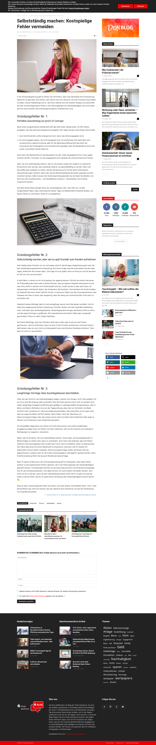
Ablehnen (140, 6)
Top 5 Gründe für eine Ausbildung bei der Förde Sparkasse (124, 334)
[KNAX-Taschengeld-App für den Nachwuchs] (22, 654)
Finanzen (118, 643)
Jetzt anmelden (119, 241)
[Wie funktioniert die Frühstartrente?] (120, 58)
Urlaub (121, 671)
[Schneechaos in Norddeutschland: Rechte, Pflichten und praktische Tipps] (22, 631)
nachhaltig (106, 659)
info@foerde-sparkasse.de (76, 734)
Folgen (115, 204)
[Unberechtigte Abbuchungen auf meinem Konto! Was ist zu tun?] (65, 642)
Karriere (41, 503)
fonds (127, 643)
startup (59, 503)
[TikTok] (116, 707)
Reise (105, 663)
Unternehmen (110, 671)
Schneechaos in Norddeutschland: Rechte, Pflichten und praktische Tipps (42, 630)
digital (132, 636)
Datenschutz (110, 743)
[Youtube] (122, 707)
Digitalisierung (109, 639)
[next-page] (22, 543)
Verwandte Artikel (25, 510)
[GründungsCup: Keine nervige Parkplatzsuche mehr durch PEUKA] (29, 523)
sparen (117, 667)
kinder (134, 655)
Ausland (130, 632)
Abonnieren (134, 204)
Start (18, 16)
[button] (113, 357)
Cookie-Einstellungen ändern (78, 8)
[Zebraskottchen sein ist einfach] (107, 324)
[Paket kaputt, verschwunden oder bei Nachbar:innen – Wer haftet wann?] (22, 642)
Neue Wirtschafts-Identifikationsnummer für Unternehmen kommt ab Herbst (55, 536)
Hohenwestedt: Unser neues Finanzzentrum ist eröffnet (117, 154)
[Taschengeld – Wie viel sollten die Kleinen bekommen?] (120, 272)
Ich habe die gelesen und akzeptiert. (42, 596)
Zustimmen (125, 6)
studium (133, 667)
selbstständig (50, 503)
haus (118, 651)
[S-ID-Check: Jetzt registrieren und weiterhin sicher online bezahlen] (65, 631)
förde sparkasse (109, 647)
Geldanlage (109, 651)
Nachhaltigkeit (121, 659)
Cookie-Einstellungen (132, 743)
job (126, 655)
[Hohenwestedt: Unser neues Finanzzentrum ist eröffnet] (120, 141)
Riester (118, 663)
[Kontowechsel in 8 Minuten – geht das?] (107, 313)
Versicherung (110, 674)
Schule (125, 663)
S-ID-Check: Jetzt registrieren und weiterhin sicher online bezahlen (84, 630)
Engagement (128, 639)
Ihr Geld (24, 16)
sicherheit (107, 667)
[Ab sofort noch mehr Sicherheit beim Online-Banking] (65, 665)
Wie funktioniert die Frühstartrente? (112, 71)
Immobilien (108, 655)
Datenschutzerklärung (37, 596)
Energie (118, 640)
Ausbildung (120, 632)
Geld (120, 647)
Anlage (107, 631)
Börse (114, 635)
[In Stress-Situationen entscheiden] (22, 665)
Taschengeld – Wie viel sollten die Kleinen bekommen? (120, 290)
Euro (105, 643)
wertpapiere (123, 678)
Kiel (129, 655)
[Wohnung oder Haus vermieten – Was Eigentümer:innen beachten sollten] (120, 98)
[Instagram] (110, 706)
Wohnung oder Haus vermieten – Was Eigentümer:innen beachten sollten (119, 113)
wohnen (105, 682)
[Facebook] (104, 707)
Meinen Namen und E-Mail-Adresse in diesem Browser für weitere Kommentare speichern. (52, 591)
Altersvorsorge (121, 628)
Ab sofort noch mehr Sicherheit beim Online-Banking (81, 664)
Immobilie (126, 651)
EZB (110, 643)
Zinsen (113, 682)
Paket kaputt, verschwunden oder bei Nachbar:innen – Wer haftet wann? (41, 641)
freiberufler (33, 503)
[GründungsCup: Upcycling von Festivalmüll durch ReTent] (84, 523)
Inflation (119, 655)
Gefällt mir (107, 204)
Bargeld (106, 636)
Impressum (119, 743)
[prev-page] (18, 543)
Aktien (107, 628)
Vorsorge (122, 674)
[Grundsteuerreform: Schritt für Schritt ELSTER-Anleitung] (65, 654)
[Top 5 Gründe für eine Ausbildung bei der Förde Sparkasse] (107, 335)
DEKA (125, 635)
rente (112, 663)
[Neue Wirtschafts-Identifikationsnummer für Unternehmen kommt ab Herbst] (56, 523)
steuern (125, 667)
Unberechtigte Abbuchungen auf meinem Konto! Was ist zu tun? (84, 641)
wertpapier (108, 678)
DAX (119, 636)
